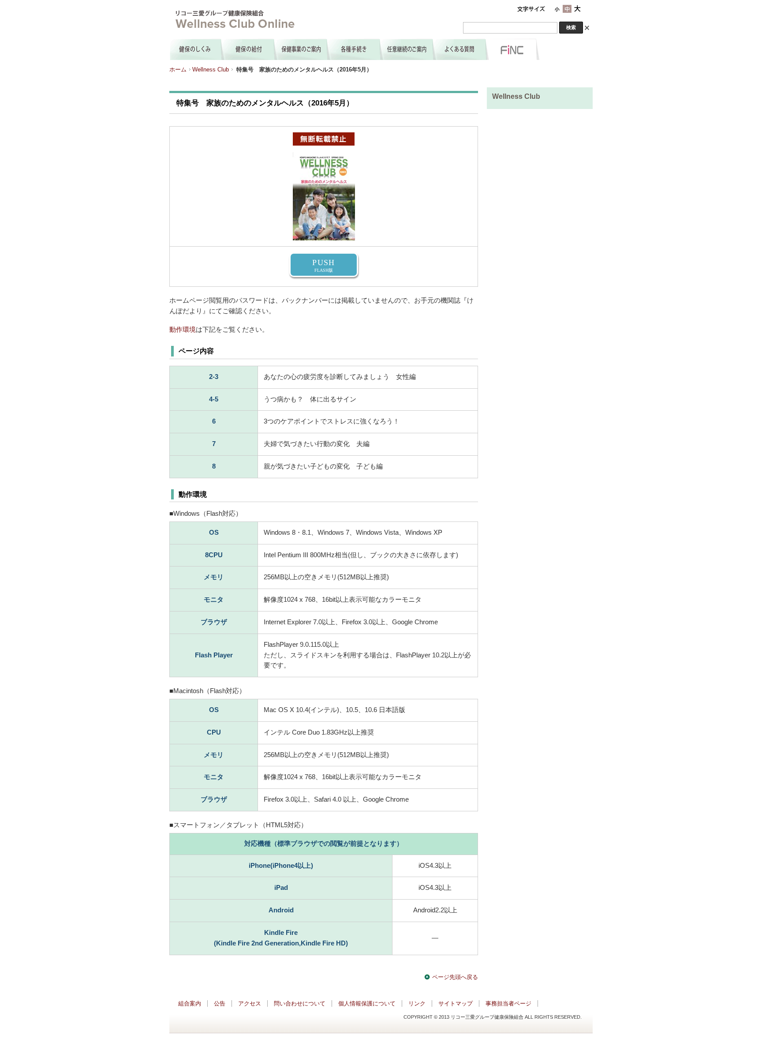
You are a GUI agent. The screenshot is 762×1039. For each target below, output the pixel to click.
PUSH (323, 265)
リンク (417, 1003)
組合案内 (189, 1003)
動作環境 (182, 329)
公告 (219, 1003)
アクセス (249, 1003)
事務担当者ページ (508, 1003)
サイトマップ (455, 1003)
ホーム (178, 69)
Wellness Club (210, 69)
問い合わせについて (299, 1003)
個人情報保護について (367, 1003)
